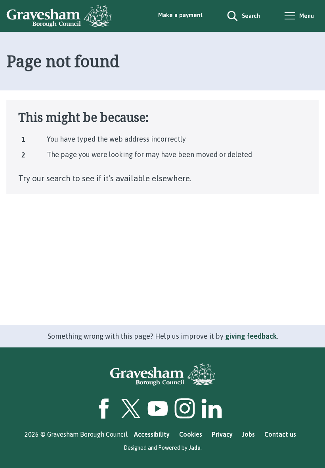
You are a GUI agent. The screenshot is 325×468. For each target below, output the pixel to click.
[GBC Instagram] (185, 408)
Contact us (280, 434)
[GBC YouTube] (158, 408)
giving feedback (251, 336)
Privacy (222, 434)
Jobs (248, 434)
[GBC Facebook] (104, 408)
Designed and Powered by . (163, 448)
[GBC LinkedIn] (212, 408)
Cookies (190, 434)
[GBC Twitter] (131, 408)
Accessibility (152, 434)
